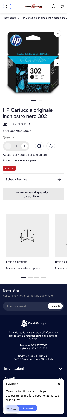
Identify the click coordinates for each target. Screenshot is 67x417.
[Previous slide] (9, 62)
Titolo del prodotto (16, 261)
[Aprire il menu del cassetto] (7, 6)
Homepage (9, 17)
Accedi (9, 378)
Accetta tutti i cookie (21, 407)
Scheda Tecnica (16, 179)
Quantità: (9, 137)
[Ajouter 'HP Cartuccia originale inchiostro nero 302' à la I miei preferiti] (50, 146)
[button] (33, 100)
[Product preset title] (27, 235)
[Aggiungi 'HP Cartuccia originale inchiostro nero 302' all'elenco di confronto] (39, 146)
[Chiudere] (59, 384)
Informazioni (14, 368)
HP (5, 124)
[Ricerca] (53, 6)
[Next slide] (57, 62)
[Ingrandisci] (57, 33)
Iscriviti (55, 305)
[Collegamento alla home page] (33, 323)
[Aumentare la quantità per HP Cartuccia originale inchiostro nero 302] (24, 146)
